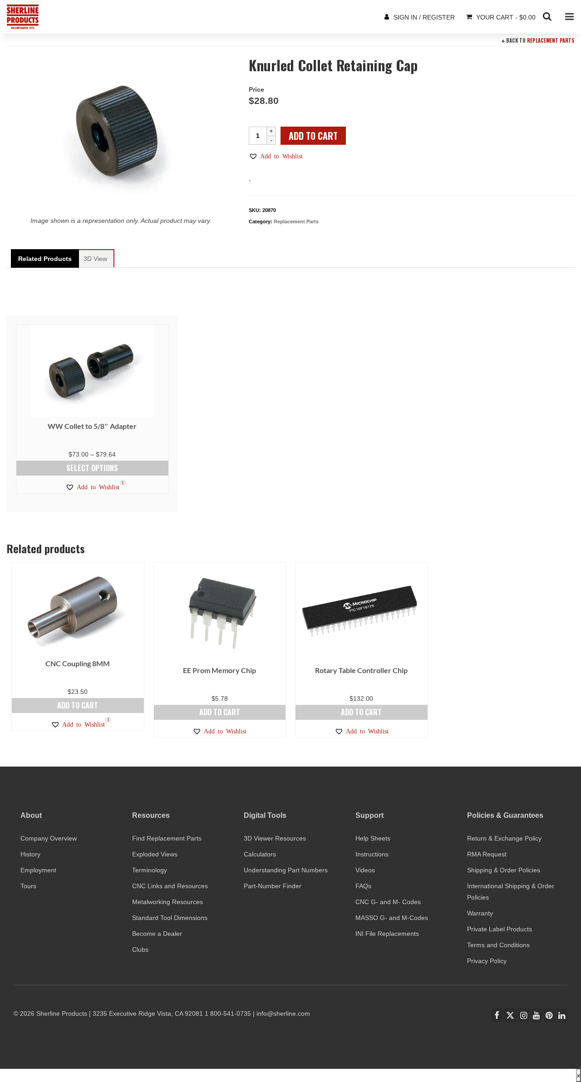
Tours (28, 886)
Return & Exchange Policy (504, 838)
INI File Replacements (387, 933)
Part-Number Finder (272, 886)
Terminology (149, 870)
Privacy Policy (487, 960)
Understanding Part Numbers (286, 870)
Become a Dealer (157, 933)
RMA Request (487, 854)
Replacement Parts (550, 40)
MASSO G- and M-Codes (391, 917)
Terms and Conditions (498, 945)
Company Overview (48, 838)
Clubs (140, 949)
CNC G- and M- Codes (388, 901)
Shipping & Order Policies (503, 870)
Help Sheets (372, 838)
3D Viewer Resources (275, 838)
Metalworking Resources (167, 901)
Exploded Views (154, 854)
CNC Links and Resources (170, 886)
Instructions (372, 854)
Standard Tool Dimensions (169, 917)
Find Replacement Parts (167, 838)
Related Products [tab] (45, 258)
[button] (276, 156)
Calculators (260, 854)
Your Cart (505, 17)
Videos (365, 870)
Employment (38, 870)
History (30, 854)
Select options (92, 467)
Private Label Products (499, 929)
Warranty (480, 913)
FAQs (363, 886)
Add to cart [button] (77, 705)
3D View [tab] (95, 258)
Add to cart (313, 136)
